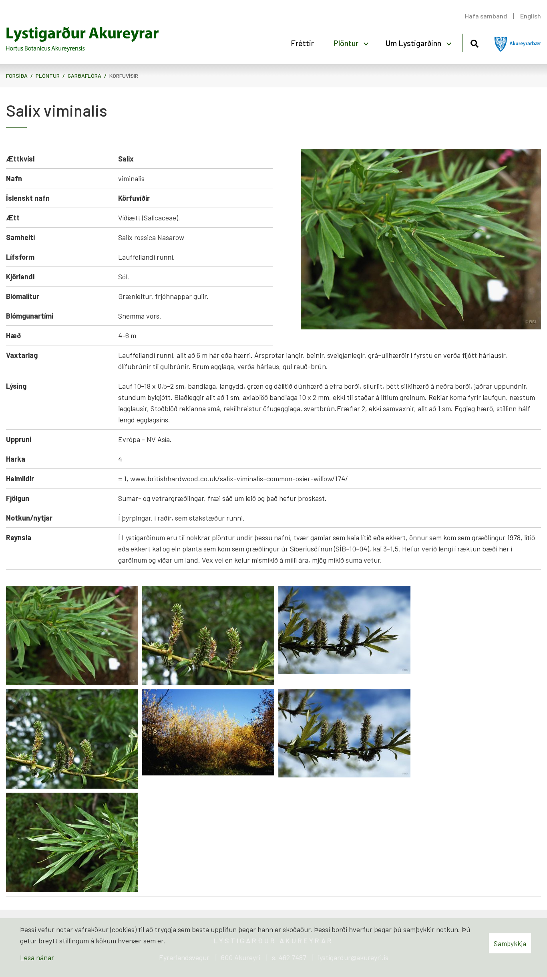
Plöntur (48, 75)
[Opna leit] (474, 42)
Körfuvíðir (123, 75)
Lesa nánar (37, 957)
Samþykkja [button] (510, 943)
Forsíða (17, 75)
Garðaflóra (84, 75)
